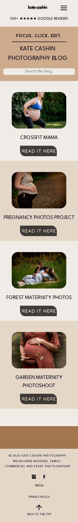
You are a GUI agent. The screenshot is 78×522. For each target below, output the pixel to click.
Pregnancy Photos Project (39, 217)
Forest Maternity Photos (39, 297)
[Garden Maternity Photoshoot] (39, 350)
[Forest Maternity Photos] (39, 270)
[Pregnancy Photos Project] (39, 190)
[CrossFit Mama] (39, 110)
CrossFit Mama (39, 137)
